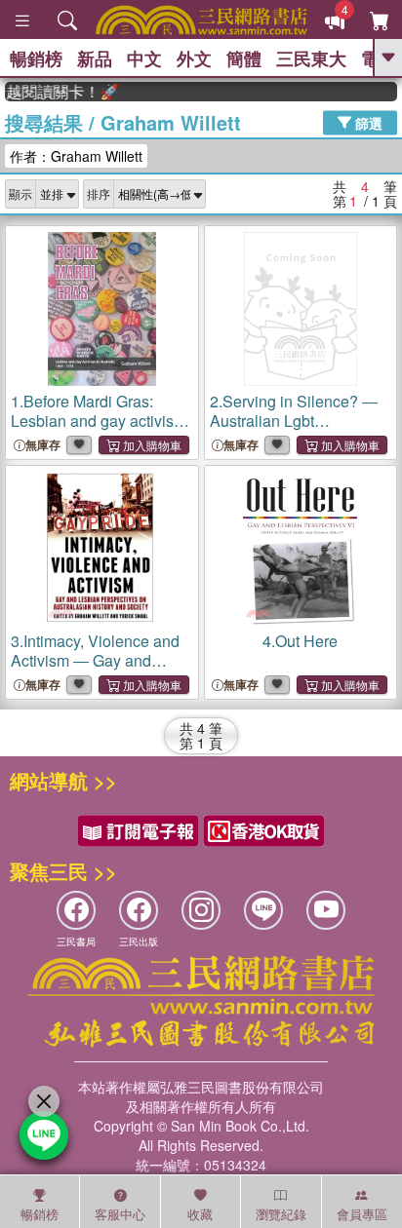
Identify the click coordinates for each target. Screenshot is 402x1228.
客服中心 (120, 1214)
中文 (144, 58)
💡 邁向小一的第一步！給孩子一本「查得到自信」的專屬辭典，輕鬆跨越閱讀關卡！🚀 (57, 91)
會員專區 (362, 1214)
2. (295, 420)
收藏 (200, 1214)
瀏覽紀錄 (281, 1214)
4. (300, 641)
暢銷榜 (36, 58)
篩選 (366, 122)
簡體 (243, 58)
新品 (94, 58)
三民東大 (311, 58)
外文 (194, 58)
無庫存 (42, 445)
